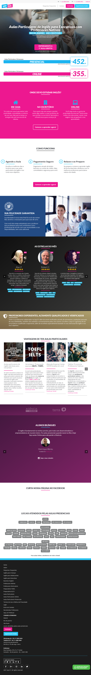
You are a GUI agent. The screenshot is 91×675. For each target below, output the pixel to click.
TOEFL (40, 366)
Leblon (51, 533)
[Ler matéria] (13, 352)
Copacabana (45, 530)
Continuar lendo (9, 391)
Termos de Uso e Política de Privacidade (15, 602)
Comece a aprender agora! (45, 127)
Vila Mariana (82, 548)
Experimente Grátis (82, 6)
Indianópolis (81, 544)
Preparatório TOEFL (9, 589)
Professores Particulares (11, 586)
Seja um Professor (9, 613)
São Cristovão (38, 536)
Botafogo (21, 530)
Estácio (54, 530)
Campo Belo (52, 544)
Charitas (31, 522)
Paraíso (43, 548)
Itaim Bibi (7, 548)
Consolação (71, 544)
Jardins (14, 548)
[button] (4, 276)
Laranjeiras (42, 533)
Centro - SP (61, 544)
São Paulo (45, 541)
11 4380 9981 (79, 1)
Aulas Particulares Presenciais (12, 599)
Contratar (70, 6)
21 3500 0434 (65, 1)
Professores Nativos (9, 583)
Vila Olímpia (45, 551)
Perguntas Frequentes (49, 6)
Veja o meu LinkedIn (47, 462)
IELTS (34, 366)
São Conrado (27, 536)
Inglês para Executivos (10, 578)
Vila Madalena (72, 548)
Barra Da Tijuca (11, 530)
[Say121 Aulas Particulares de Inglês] (7, 6)
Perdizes (36, 548)
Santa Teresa (17, 536)
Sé (57, 548)
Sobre (5, 567)
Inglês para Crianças (10, 573)
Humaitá (8, 533)
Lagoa (35, 533)
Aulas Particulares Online (11, 597)
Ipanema (15, 533)
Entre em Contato (9, 607)
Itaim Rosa (52, 548)
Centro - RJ (36, 530)
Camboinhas (23, 522)
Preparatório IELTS (9, 591)
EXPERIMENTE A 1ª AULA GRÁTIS (45, 47)
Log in (88, 1)
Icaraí (38, 522)
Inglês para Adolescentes (11, 575)
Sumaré (63, 548)
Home (5, 565)
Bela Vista (18, 544)
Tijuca (46, 536)
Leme (56, 533)
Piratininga (46, 522)
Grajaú (82, 530)
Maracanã (64, 533)
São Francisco (56, 522)
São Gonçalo (67, 522)
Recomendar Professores (11, 610)
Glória (75, 530)
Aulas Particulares (9, 594)
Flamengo (62, 530)
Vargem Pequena (73, 536)
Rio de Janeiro (45, 527)
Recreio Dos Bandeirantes (77, 533)
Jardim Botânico (26, 533)
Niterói (45, 519)
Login (5, 605)
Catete (29, 530)
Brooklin (31, 544)
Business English (9, 581)
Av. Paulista (9, 544)
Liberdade (22, 548)
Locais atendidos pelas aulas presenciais (16, 626)
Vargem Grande (60, 536)
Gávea (69, 530)
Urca (52, 536)
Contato (61, 6)
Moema (29, 548)
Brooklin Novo (41, 544)
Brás (24, 544)
